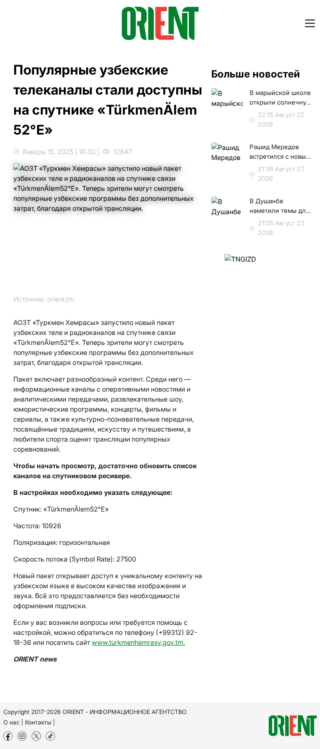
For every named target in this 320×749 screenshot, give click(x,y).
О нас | (13, 722)
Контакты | (40, 722)
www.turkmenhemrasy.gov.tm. (138, 642)
